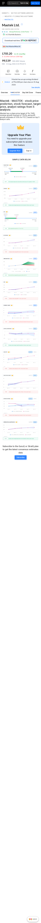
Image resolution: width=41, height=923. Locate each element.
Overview (4, 93)
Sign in (28, 151)
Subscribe (21, 457)
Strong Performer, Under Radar (19, 32)
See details (36, 87)
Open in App (24, 3)
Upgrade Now (15, 151)
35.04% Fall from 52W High (13, 56)
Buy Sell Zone (27, 93)
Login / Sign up (35, 3)
